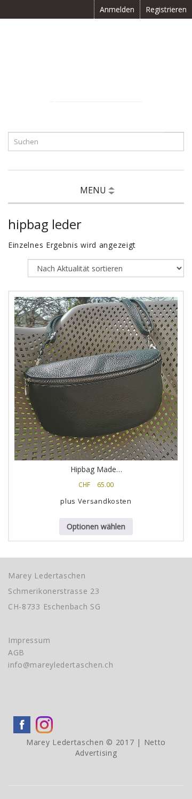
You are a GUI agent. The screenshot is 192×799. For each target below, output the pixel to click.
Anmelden (117, 9)
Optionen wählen (96, 526)
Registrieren (166, 9)
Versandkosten (105, 501)
